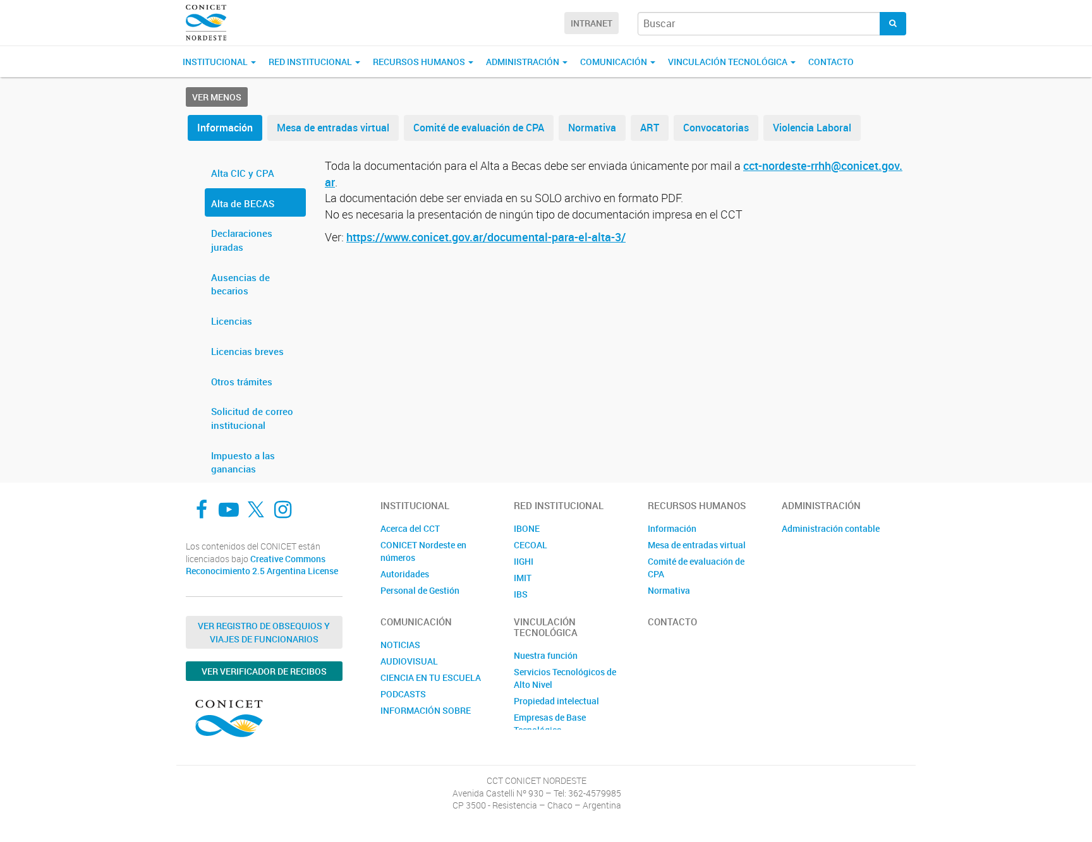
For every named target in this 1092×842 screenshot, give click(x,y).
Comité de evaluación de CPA (478, 128)
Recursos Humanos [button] (420, 62)
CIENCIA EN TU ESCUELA (430, 677)
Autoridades (404, 574)
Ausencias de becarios (240, 284)
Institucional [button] (216, 62)
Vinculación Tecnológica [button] (728, 62)
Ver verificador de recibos (264, 671)
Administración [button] (523, 62)
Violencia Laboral (812, 128)
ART (649, 128)
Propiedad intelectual (556, 701)
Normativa (592, 128)
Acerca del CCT (410, 528)
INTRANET (591, 23)
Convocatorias (716, 128)
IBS (521, 594)
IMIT (522, 578)
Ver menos (216, 97)
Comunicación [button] (614, 62)
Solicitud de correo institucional (252, 418)
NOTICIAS (400, 645)
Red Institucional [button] (311, 62)
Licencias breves (247, 351)
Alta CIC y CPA (242, 173)
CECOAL (530, 545)
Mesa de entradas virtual (333, 128)
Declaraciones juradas (241, 240)
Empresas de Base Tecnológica (550, 723)
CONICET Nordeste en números (423, 551)
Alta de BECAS (242, 203)
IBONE (527, 528)
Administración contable (831, 528)
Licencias (231, 321)
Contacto (831, 62)
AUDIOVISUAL (409, 661)
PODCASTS (403, 694)
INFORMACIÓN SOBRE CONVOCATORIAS (425, 716)
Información (225, 128)
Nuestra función (546, 655)
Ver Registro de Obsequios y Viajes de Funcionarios (264, 632)
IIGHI (523, 561)
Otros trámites (241, 381)
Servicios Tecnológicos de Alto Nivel (565, 678)
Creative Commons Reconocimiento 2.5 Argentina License (262, 565)
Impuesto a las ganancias (243, 462)
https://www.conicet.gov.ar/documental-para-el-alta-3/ (486, 236)
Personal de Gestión (419, 590)
